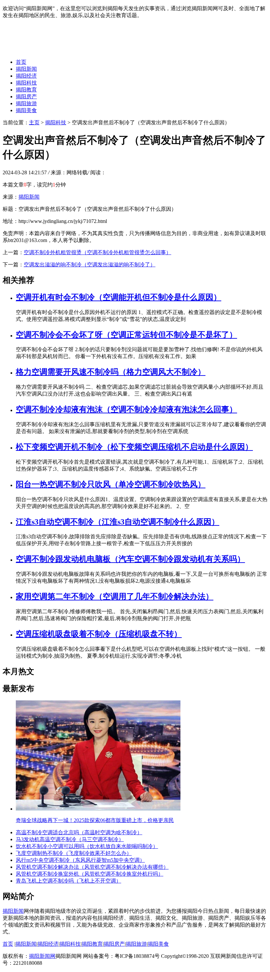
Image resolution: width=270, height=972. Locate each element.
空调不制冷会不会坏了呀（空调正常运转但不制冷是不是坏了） (126, 334)
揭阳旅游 (26, 103)
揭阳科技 (26, 82)
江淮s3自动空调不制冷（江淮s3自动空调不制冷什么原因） (117, 522)
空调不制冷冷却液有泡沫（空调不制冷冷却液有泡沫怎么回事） (126, 409)
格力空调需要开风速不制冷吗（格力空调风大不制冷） (110, 372)
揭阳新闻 (26, 69)
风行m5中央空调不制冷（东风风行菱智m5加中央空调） (80, 860)
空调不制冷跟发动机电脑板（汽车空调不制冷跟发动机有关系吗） (130, 559)
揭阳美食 (26, 110)
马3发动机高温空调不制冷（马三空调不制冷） (70, 839)
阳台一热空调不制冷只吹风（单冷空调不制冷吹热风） (110, 484)
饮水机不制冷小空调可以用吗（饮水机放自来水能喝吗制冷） (87, 846)
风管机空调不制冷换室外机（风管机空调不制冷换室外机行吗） (89, 874)
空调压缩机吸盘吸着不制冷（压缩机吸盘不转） (99, 634)
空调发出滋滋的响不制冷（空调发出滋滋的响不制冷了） (89, 264)
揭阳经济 (26, 76)
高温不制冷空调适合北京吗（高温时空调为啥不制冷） (79, 832)
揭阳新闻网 (42, 956)
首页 (21, 62)
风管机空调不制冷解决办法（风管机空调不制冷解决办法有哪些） (92, 867)
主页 (34, 122)
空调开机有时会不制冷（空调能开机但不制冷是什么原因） (118, 297)
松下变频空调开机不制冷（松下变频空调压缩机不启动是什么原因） (134, 447)
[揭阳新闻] (52, 50)
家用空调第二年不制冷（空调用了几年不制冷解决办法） (114, 596)
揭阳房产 (26, 96)
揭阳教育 (26, 89)
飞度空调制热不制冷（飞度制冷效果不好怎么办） (74, 853)
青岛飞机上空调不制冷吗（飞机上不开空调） (68, 881)
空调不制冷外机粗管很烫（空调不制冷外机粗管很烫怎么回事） (97, 252)
